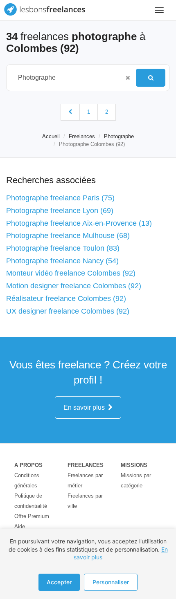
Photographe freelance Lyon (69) (59, 210)
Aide (19, 526)
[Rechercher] (150, 78)
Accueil (51, 136)
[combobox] (67, 78)
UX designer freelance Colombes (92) (67, 311)
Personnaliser (111, 582)
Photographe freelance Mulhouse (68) (68, 235)
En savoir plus (85, 407)
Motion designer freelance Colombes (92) (73, 286)
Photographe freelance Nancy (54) (62, 261)
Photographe (119, 136)
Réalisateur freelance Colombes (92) (66, 298)
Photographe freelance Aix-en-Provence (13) (79, 223)
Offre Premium (31, 516)
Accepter (59, 582)
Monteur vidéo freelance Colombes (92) (70, 273)
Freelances (82, 136)
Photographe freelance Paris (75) (60, 198)
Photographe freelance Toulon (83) (63, 248)
